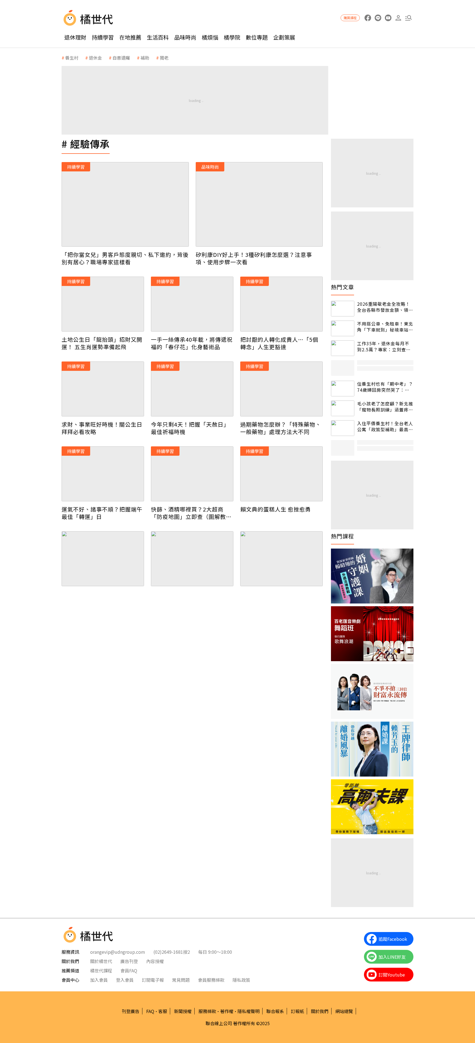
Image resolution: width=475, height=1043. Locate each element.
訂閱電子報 (153, 980)
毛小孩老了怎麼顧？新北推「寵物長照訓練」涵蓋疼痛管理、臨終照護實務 (385, 406)
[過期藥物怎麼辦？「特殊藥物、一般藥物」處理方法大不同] (281, 388)
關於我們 (319, 1011)
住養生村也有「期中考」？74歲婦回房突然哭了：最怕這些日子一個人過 (385, 387)
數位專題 (257, 37)
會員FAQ (128, 970)
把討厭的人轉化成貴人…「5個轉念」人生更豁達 (279, 343)
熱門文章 (342, 287)
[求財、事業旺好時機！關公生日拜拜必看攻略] (103, 388)
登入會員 (125, 980)
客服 (162, 1011)
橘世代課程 (101, 970)
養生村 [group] (71, 57)
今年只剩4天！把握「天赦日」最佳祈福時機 (190, 428)
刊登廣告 (130, 1011)
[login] (398, 18)
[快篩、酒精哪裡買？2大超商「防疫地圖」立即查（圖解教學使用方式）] (192, 473)
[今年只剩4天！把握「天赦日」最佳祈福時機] (192, 388)
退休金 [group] (95, 57)
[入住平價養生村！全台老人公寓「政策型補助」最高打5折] (342, 428)
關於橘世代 (101, 961)
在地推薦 (130, 37)
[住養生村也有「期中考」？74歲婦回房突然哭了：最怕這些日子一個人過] (342, 388)
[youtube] (388, 18)
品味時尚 (185, 37)
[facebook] (368, 18)
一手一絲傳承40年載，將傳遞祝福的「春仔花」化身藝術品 (192, 343)
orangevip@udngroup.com (117, 952)
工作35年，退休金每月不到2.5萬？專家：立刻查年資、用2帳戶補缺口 (384, 346)
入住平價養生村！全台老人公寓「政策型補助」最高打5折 (385, 426)
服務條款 (207, 1011)
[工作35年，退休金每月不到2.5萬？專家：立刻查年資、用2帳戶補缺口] (342, 348)
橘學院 (232, 37)
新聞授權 (183, 1011)
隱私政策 (241, 980)
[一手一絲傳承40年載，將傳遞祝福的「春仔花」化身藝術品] (192, 304)
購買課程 (350, 17)
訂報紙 (297, 1011)
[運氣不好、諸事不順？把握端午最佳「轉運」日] (103, 473)
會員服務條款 (211, 980)
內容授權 (155, 961)
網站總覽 (344, 1011)
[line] (378, 18)
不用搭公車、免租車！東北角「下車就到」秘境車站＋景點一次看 (385, 327)
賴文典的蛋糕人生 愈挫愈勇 (275, 509)
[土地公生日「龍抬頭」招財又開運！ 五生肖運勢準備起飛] (103, 304)
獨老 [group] (164, 57)
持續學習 (103, 37)
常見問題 (181, 980)
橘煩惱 (210, 37)
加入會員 (99, 980)
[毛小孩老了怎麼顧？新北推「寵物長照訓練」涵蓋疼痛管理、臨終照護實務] (342, 408)
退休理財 (75, 37)
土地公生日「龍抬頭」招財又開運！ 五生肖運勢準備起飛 (102, 343)
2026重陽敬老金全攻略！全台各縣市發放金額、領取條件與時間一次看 (385, 307)
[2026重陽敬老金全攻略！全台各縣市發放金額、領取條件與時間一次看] (342, 308)
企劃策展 (284, 37)
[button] (408, 18)
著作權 (226, 1011)
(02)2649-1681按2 (171, 952)
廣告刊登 (129, 961)
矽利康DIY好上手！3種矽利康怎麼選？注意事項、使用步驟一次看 (254, 258)
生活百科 (158, 37)
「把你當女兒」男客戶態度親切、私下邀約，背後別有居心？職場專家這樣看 (125, 258)
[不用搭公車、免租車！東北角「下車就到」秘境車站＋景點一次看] (342, 328)
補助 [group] (144, 57)
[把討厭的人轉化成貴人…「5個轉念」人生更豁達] (281, 304)
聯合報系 (275, 1011)
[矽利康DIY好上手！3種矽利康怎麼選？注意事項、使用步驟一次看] (259, 204)
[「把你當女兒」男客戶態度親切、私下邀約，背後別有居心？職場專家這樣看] (125, 204)
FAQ (150, 1011)
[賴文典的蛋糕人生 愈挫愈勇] (281, 473)
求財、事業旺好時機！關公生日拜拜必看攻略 (102, 428)
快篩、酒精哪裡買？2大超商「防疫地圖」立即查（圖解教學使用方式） (191, 512)
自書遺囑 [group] (121, 57)
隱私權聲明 (248, 1011)
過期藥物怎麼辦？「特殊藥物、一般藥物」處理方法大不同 (280, 428)
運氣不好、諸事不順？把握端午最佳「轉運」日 (102, 512)
